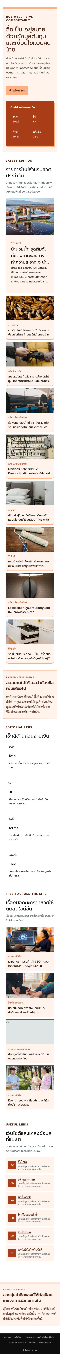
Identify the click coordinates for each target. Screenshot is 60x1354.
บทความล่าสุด (45, 1342)
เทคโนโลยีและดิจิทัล (45, 1337)
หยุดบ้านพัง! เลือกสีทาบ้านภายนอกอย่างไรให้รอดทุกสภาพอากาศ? (28, 563)
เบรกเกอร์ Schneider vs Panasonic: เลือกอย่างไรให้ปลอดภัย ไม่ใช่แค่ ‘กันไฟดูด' (29, 473)
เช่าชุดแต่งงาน (26, 1179)
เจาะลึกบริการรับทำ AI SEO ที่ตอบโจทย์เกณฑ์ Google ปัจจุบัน (28, 963)
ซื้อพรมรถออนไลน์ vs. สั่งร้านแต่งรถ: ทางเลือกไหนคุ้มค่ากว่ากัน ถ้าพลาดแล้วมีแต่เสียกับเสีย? (28, 427)
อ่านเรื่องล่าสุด (17, 90)
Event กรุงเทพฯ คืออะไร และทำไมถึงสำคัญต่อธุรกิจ (28, 1102)
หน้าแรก (7, 1337)
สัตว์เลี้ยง (32, 1342)
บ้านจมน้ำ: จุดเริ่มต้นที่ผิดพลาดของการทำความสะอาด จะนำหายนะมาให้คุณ (29, 259)
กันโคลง (22, 1161)
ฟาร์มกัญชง (24, 1197)
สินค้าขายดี (24, 1232)
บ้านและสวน (29, 1337)
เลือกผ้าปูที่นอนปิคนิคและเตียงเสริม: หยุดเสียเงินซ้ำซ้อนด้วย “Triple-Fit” (29, 517)
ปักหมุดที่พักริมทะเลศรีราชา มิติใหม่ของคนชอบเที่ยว (28, 1056)
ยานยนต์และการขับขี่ (17, 1342)
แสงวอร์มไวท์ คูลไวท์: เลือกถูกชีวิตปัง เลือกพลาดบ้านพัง (29, 610)
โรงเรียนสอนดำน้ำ (28, 1214)
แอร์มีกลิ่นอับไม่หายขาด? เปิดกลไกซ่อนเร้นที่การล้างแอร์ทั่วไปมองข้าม (28, 332)
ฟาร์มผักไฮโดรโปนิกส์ (30, 1249)
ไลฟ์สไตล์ (17, 1337)
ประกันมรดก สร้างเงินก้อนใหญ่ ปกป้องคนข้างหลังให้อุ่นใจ (26, 1010)
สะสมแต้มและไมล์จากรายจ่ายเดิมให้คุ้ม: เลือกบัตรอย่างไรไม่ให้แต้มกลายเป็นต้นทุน (29, 380)
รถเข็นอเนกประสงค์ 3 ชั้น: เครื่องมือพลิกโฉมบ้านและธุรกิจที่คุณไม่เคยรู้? (29, 656)
